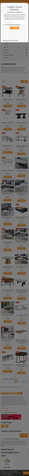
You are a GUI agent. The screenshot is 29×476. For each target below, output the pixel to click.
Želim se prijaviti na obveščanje (12, 24)
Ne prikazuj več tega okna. (11, 40)
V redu (15, 28)
